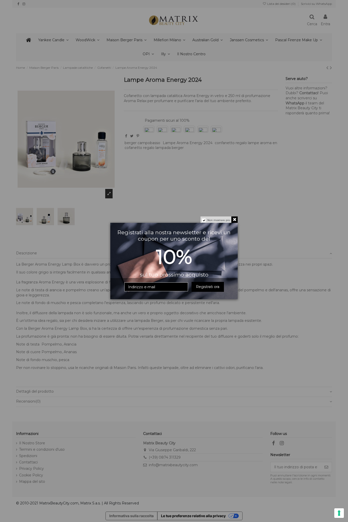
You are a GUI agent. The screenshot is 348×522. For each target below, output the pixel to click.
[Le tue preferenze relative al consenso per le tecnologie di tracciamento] (339, 513)
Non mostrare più (218, 220)
